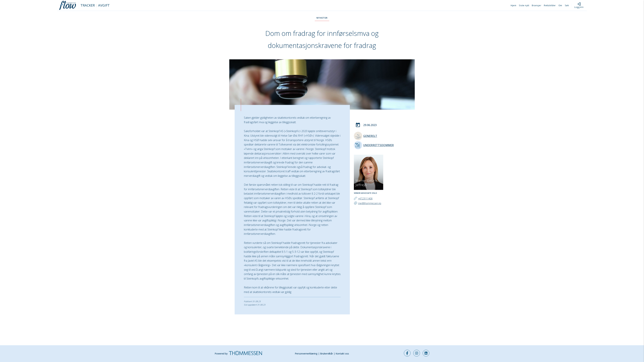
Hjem (513, 5)
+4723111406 (365, 198)
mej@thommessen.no (369, 203)
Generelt (370, 136)
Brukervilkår (326, 353)
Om (560, 5)
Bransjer (536, 5)
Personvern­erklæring (306, 353)
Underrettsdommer (378, 145)
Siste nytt (524, 5)
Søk (567, 5)
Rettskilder (550, 5)
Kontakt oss (342, 353)
